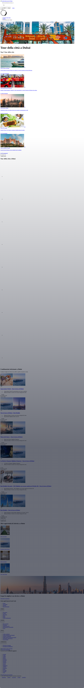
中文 (4, 672)
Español (4, 661)
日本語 (4, 666)
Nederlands (5, 665)
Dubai (4, 603)
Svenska (4, 671)
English (4, 654)
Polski (4, 669)
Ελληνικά (5, 659)
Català (4, 655)
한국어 (4, 663)
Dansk (4, 657)
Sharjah (4, 605)
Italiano (4, 664)
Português (5, 668)
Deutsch (4, 658)
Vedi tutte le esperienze (4, 598)
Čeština (4, 656)
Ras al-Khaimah (6, 606)
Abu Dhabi (5, 604)
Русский (4, 670)
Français (4, 662)
